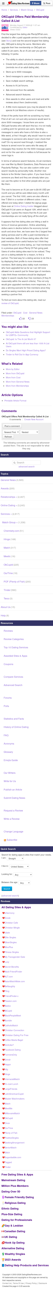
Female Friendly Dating (19, 1197)
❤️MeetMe (7, 1108)
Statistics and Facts (14, 718)
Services (14, 9)
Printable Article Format (15, 400)
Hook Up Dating (15, 1242)
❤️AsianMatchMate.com (13, 981)
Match (10, 547)
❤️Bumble (7, 1020)
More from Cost (13, 377)
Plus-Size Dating (11, 1214)
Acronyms (9, 743)
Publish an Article (13, 789)
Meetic (9, 556)
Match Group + (13, 522)
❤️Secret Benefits (10, 966)
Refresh (8, 436)
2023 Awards (13, 1259)
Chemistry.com (14, 530)
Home (4, 9)
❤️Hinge (6, 1074)
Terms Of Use (18, 1283)
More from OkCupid (15, 373)
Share (36, 3)
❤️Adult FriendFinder (12, 971)
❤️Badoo (6, 1005)
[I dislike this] (29, 318)
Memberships (7, 315)
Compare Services (13, 676)
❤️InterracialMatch (11, 1079)
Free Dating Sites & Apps (17, 1174)
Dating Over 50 (10, 1191)
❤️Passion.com (9, 1000)
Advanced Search (13, 685)
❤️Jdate (6, 932)
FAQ (6, 735)
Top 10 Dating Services (16, 647)
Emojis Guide (11, 760)
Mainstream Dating (13, 1180)
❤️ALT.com (7, 976)
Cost (25, 312)
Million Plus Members (15, 1186)
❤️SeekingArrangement (13, 1142)
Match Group (27, 9)
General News (35, 312)
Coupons (8, 664)
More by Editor (13, 369)
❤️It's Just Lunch (10, 1083)
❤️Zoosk (6, 917)
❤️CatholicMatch (10, 1025)
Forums (8, 697)
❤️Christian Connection (13, 1030)
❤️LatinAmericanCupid (13, 1093)
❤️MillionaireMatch (11, 1113)
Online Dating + (13, 505)
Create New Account (33, 419)
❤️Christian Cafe (10, 922)
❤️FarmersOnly (9, 1054)
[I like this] (20, 318)
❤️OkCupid (7, 1118)
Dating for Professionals (16, 1220)
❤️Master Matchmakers (13, 1098)
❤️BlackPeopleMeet (11, 1015)
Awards (8, 488)
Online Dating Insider (24, 206)
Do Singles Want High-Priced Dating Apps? (26, 350)
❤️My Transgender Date (13, 956)
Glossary (8, 752)
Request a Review (13, 810)
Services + (10, 514)
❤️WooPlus (7, 947)
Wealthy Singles (15, 1254)
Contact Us (6, 1283)
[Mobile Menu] (3, 3)
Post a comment (12, 426)
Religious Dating (15, 1203)
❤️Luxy (5, 961)
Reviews (8, 630)
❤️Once (6, 1123)
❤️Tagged (7, 1162)
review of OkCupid (10, 303)
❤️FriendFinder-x (10, 996)
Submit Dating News (14, 798)
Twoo (8, 598)
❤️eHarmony (8, 912)
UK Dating (10, 1237)
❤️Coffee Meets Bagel (12, 1039)
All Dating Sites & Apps (16, 907)
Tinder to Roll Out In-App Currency (22, 354)
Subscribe (11, 839)
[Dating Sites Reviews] (18, 3)
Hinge (10, 539)
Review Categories (14, 639)
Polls (6, 706)
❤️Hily (5, 1069)
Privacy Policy (31, 1283)
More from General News (17, 381)
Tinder (10, 590)
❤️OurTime (7, 1128)
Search (7, 888)
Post (47, 3)
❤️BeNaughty (8, 986)
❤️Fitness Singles (10, 952)
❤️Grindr (6, 1059)
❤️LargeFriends (9, 1088)
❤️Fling (5, 991)
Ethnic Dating (10, 1208)
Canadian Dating (14, 1231)
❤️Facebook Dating (11, 1049)
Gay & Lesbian (14, 1225)
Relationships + (13, 497)
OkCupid (40, 9)
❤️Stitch (6, 1152)
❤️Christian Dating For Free (15, 1035)
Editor (25, 27)
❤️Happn (6, 1064)
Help (5, 615)
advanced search (27, 466)
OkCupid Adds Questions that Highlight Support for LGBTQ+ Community (28, 334)
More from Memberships (17, 385)
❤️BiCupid (7, 1010)
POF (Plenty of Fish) (17, 581)
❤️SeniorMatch (9, 1147)
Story (8, 40)
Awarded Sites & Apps (15, 655)
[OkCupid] (5, 29)
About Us (8, 607)
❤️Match (6, 1103)
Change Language (13, 831)
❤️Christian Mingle (11, 927)
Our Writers (9, 772)
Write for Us (10, 781)
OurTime (10, 573)
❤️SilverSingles (9, 942)
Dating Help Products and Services (27, 1265)
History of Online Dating (16, 727)
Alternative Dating (12, 1248)
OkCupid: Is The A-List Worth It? (21, 339)
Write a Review (12, 818)
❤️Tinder (6, 1167)
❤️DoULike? (8, 1044)
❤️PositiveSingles (10, 1137)
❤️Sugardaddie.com (11, 1157)
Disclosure (42, 1283)
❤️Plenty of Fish (9, 1132)
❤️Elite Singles (9, 937)
